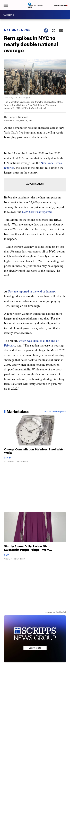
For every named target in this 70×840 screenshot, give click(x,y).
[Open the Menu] (6, 5)
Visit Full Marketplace (55, 411)
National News (17, 30)
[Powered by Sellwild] (61, 612)
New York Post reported (37, 212)
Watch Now (60, 5)
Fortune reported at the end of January (31, 291)
